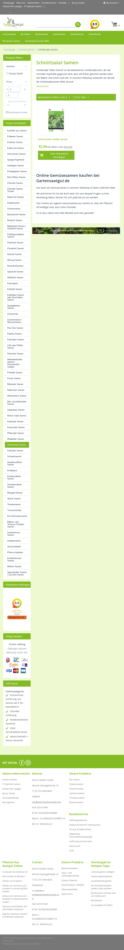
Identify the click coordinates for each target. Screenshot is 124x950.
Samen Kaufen (9, 779)
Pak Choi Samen (15, 328)
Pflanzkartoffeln (70, 889)
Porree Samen (14, 378)
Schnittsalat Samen (16, 445)
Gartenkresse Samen (13, 533)
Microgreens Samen (11, 41)
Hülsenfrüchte (95, 34)
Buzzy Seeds (78, 2)
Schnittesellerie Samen (14, 485)
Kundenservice (49, 2)
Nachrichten (33, 2)
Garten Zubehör (70, 880)
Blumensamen (41, 34)
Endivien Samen (15, 142)
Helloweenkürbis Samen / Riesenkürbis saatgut (14, 363)
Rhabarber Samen (15, 439)
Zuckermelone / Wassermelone (14, 320)
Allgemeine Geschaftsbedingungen (81, 835)
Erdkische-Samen (15, 148)
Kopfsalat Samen (15, 421)
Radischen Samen (15, 390)
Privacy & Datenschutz (80, 829)
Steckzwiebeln (14, 546)
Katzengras (12, 283)
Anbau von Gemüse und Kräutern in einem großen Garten (15, 888)
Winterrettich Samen (16, 396)
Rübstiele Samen (15, 384)
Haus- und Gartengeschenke (70, 874)
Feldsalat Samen (15, 450)
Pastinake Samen (15, 339)
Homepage (8, 2)
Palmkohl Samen (15, 242)
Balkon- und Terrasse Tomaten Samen (15, 524)
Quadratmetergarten (101, 880)
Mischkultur (96, 900)
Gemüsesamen (9, 34)
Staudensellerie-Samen (14, 463)
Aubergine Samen (15, 165)
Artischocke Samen (16, 154)
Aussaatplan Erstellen (102, 905)
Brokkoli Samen (14, 220)
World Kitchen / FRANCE (73, 884)
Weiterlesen (42, 86)
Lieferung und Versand (80, 841)
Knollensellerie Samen (14, 477)
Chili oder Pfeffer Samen (15, 346)
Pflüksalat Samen (15, 433)
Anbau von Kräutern (12, 880)
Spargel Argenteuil (15, 160)
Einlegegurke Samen (17, 171)
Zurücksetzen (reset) (17, 112)
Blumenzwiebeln (70, 868)
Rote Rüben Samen (16, 177)
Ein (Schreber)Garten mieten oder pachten (101, 887)
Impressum (74, 845)
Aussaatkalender (10, 797)
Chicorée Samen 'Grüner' (15, 190)
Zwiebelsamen (14, 541)
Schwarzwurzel (14, 456)
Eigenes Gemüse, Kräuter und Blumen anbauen (14, 915)
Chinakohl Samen (15, 248)
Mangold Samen (14, 493)
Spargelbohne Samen (13, 306)
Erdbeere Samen (15, 136)
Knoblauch (12, 470)
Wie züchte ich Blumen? (13, 876)
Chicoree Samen (15, 183)
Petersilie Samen (15, 353)
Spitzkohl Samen (15, 272)
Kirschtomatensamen (17, 516)
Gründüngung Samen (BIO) (37, 41)
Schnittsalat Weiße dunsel (52, 139)
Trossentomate (14, 510)
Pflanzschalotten (15, 552)
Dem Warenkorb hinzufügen (59, 155)
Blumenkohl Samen (16, 214)
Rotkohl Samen (14, 254)
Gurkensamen (13, 208)
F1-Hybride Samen (33, 6)
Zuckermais (12, 314)
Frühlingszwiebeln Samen (15, 235)
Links (71, 850)
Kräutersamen (59, 34)
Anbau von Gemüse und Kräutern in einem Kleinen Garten (15, 898)
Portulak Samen (14, 372)
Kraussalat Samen (16, 427)
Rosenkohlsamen (15, 266)
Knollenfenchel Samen (14, 559)
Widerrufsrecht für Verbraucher (84, 824)
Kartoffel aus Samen (16, 130)
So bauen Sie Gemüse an (14, 871)
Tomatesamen (14, 504)
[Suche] (78, 24)
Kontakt (62, 2)
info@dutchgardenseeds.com (46, 802)
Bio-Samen (26, 34)
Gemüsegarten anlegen (102, 871)
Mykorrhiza (67, 893)
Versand (68, 146)
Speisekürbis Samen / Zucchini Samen (17, 573)
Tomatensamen (77, 34)
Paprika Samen (14, 334)
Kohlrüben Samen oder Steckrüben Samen (15, 297)
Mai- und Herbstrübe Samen (16, 402)
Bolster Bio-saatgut (12, 6)
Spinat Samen (14, 498)
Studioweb (7, 940)
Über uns (20, 2)
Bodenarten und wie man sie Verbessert (103, 894)
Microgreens (8, 802)
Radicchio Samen (15, 197)
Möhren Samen (14, 566)
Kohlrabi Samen (14, 289)
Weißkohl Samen (15, 277)
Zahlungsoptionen (78, 820)
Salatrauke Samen (16, 410)
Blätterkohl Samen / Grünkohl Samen (16, 227)
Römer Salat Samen (16, 415)
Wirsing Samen (14, 260)
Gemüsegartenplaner (101, 876)
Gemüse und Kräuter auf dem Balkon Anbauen (14, 908)
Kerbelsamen (13, 203)
